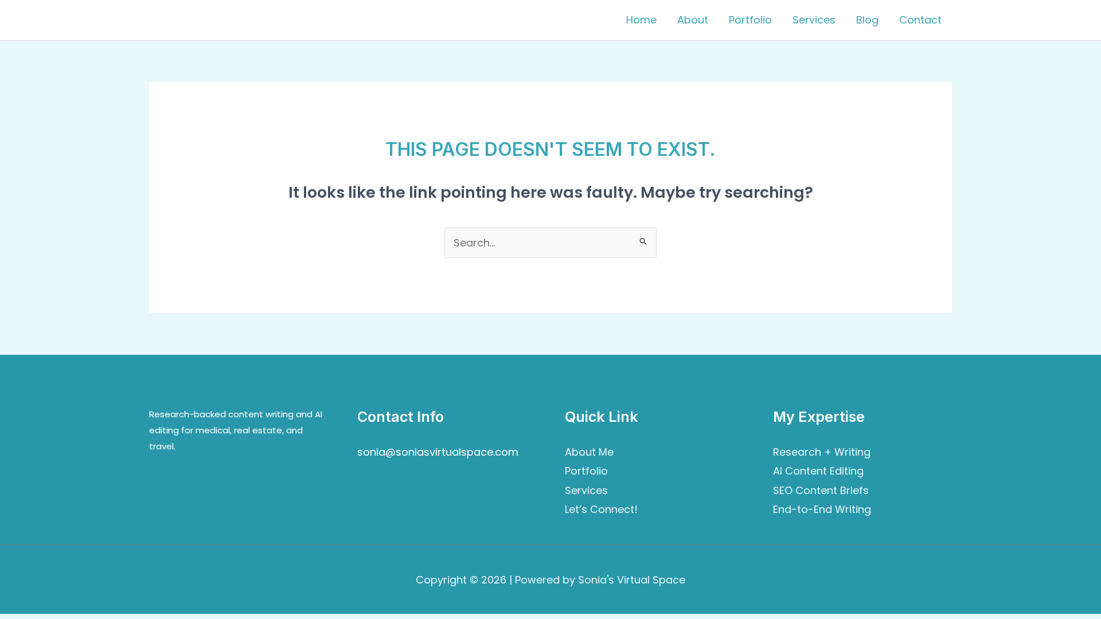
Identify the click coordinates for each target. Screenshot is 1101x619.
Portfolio (750, 20)
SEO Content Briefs (821, 490)
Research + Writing (821, 452)
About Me (589, 452)
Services (813, 20)
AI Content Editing (818, 471)
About (692, 20)
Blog (867, 20)
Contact (920, 20)
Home (641, 20)
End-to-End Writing (822, 509)
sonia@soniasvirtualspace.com (437, 452)
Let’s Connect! (601, 509)
